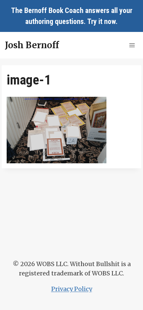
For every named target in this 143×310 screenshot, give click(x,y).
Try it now (101, 21)
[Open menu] (132, 45)
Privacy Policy (71, 289)
